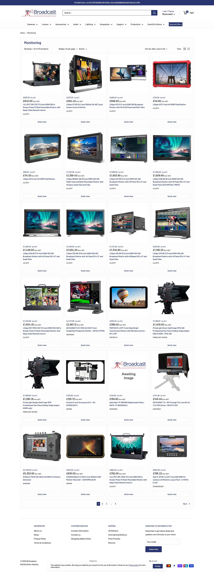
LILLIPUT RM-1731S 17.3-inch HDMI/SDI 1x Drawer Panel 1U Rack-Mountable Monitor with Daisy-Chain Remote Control (128, 480)
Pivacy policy (134, 565)
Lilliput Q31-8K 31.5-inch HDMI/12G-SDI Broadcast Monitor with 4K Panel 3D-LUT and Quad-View (127, 182)
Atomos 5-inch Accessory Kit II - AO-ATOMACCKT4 (81, 403)
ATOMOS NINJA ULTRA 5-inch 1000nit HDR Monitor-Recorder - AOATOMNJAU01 (83, 478)
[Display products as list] (189, 49)
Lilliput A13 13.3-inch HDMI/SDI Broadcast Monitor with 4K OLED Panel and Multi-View (127, 105)
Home (22, 33)
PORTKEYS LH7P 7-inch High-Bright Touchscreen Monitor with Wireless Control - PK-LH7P (127, 331)
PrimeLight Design (160, 337)
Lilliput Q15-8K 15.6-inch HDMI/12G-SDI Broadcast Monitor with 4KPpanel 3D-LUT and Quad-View (128, 256)
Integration (105, 24)
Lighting (89, 24)
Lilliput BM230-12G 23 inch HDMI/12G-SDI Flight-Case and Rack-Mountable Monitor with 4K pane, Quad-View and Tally (84, 182)
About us (38, 531)
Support (120, 24)
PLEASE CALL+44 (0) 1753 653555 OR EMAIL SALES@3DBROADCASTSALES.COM (107, 2)
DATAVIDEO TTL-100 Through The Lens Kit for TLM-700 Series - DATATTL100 (171, 403)
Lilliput (26, 114)
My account (167, 14)
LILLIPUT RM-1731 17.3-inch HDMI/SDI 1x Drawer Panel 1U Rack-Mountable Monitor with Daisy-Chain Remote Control (41, 107)
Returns (111, 543)
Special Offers (176, 24)
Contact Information (80, 531)
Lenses (45, 24)
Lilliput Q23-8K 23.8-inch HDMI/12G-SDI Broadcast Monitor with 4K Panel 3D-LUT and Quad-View (84, 256)
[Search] (154, 12)
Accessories (60, 24)
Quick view (42, 122)
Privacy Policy (40, 538)
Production (135, 24)
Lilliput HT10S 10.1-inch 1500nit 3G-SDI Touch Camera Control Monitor (84, 105)
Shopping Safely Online (81, 538)
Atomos (69, 409)
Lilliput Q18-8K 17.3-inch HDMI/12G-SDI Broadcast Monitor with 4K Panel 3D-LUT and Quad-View (41, 256)
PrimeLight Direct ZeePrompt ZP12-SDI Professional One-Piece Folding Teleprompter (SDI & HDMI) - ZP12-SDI (171, 331)
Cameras (31, 24)
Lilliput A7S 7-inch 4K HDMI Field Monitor (169, 104)
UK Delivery (113, 531)
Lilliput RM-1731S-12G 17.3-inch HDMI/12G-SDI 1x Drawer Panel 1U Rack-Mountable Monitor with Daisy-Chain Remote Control (42, 331)
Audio (75, 24)
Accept (157, 566)
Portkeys (113, 337)
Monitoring (31, 33)
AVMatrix (26, 483)
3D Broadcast (158, 486)
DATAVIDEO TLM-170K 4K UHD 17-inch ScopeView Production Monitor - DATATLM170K (85, 329)
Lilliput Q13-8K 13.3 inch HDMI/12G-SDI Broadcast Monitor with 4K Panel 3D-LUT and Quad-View (171, 256)
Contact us (75, 534)
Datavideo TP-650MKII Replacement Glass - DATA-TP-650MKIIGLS (127, 403)
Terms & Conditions (42, 543)
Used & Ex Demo (154, 24)
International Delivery (117, 534)
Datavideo (70, 335)
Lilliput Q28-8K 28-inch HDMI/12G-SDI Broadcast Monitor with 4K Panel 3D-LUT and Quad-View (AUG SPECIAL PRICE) (171, 182)
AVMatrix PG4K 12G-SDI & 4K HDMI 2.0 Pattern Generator (41, 478)
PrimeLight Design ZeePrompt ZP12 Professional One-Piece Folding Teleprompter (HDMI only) (41, 405)
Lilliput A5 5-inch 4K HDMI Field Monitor (39, 179)
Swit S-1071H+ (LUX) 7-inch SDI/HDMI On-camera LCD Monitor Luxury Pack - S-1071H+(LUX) (171, 480)
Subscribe (153, 549)
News (36, 534)
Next (185, 504)
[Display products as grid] (185, 49)
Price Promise (114, 538)
